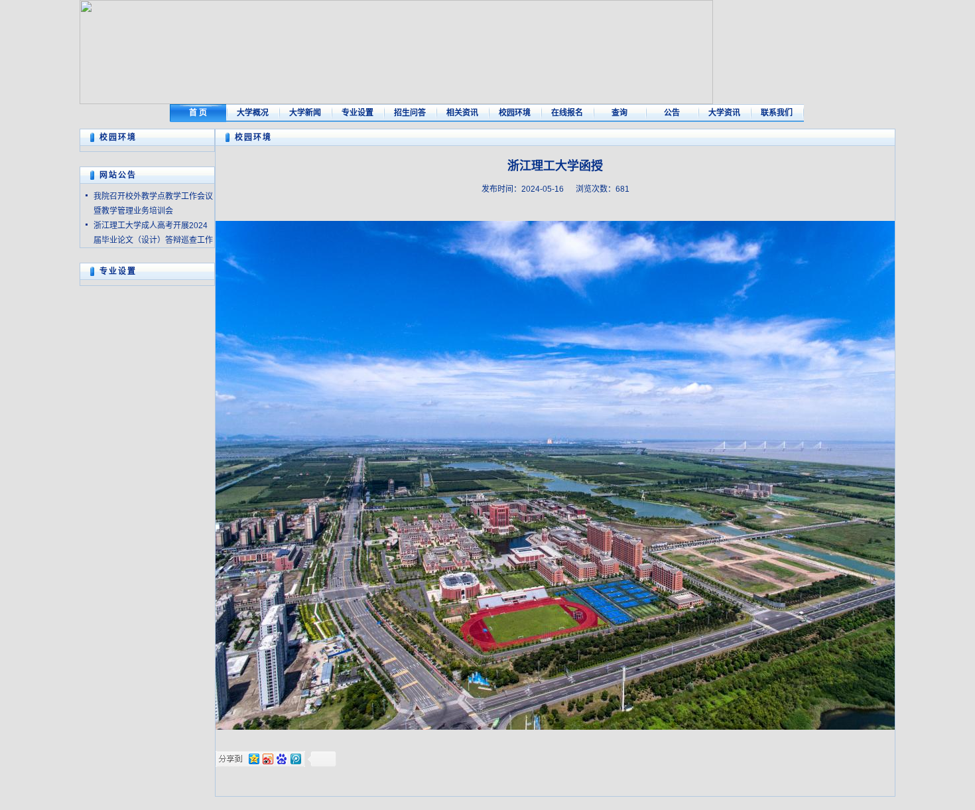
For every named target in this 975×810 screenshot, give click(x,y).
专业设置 (357, 112)
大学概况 (253, 112)
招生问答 (410, 112)
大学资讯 (724, 112)
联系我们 (777, 112)
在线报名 (567, 112)
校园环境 (515, 112)
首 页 (198, 112)
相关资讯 (462, 112)
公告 (672, 112)
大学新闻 (305, 112)
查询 (619, 112)
